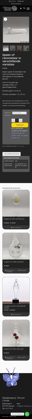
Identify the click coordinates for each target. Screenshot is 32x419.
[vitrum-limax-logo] (13, 8)
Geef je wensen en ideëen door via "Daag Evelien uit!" (19, 135)
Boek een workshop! (16, 3)
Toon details (22, 270)
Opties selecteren (16, 227)
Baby (18, 146)
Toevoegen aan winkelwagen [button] (10, 271)
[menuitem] (12, 1)
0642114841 (9, 408)
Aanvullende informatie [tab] (11, 154)
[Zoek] (23, 8)
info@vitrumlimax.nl (24, 406)
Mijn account (12, 1)
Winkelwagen (21, 1)
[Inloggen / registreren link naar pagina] (20, 8)
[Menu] (27, 8)
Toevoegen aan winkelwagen (20, 125)
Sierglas (22, 146)
